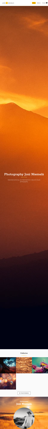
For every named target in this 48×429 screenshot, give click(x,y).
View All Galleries (25, 393)
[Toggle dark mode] (46, 2)
